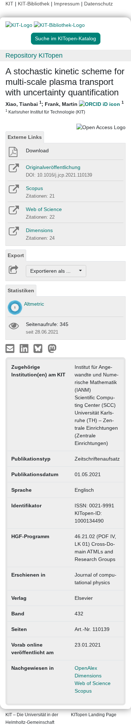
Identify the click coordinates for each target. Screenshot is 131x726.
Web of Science (44, 209)
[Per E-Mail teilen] (10, 348)
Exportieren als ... (54, 271)
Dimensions (39, 230)
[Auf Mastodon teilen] (52, 348)
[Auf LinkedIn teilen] (25, 348)
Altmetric (34, 304)
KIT (9, 4)
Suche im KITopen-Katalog (65, 38)
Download (37, 150)
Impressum (67, 4)
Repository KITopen (34, 55)
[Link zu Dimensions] (13, 233)
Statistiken (21, 290)
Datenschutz (98, 4)
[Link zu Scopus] (13, 191)
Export (16, 255)
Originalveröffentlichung (53, 167)
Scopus (34, 188)
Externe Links (25, 137)
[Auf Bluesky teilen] (39, 348)
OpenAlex (86, 668)
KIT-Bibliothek (34, 4)
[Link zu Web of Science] (13, 212)
